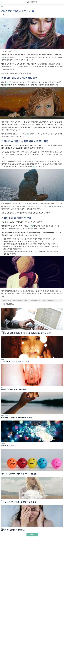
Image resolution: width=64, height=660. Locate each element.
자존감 (48, 251)
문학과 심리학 (4, 415)
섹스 (2, 387)
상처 (2, 57)
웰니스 (2, 6)
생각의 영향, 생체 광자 (9, 446)
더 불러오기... (32, 535)
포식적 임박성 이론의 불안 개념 (13, 530)
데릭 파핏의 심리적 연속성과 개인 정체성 (16, 417)
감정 (2, 472)
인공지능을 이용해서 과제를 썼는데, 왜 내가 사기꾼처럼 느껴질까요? (26, 333)
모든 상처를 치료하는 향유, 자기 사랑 (15, 361)
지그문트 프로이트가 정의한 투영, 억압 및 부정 (18, 502)
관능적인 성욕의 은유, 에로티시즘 (13, 389)
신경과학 (3, 331)
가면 (27, 134)
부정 (31, 226)
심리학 (2, 528)
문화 (2, 500)
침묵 (34, 166)
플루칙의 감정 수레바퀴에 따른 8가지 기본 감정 (19, 474)
